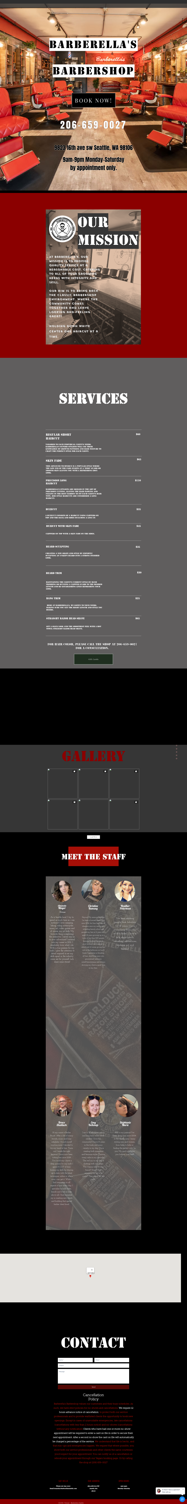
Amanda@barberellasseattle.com (65, 1488)
